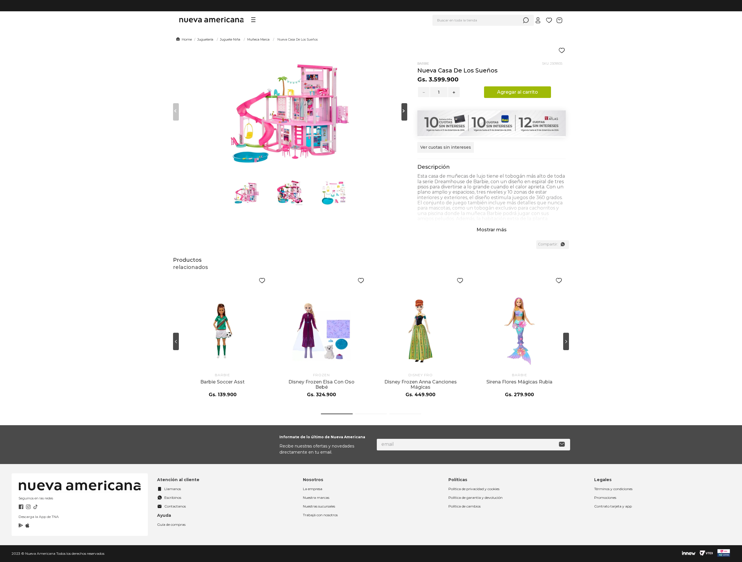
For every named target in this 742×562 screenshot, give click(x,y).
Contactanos (175, 506)
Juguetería (205, 39)
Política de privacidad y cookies (473, 489)
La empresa (312, 489)
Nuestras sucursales (319, 506)
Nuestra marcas (316, 497)
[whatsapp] (562, 244)
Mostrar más (492, 229)
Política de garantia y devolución (475, 497)
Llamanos (172, 489)
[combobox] (483, 20)
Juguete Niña (230, 39)
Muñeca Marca (258, 39)
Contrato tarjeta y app (613, 506)
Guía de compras (171, 524)
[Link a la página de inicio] (183, 39)
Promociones (605, 497)
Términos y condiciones (613, 489)
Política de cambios (464, 506)
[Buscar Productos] (525, 20)
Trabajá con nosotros (320, 515)
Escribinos (172, 497)
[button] (445, 150)
